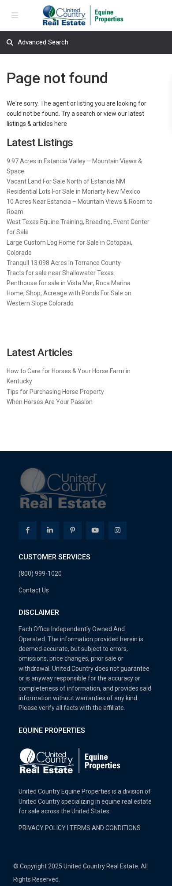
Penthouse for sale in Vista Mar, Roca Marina (69, 283)
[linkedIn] (50, 531)
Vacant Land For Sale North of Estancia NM (66, 181)
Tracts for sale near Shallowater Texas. (61, 272)
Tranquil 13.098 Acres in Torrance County (64, 262)
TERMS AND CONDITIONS (105, 827)
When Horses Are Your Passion (50, 401)
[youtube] (95, 531)
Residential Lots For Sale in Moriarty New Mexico (73, 191)
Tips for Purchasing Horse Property (55, 391)
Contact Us (34, 590)
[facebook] (28, 531)
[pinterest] (73, 531)
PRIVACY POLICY (42, 827)
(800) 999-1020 (40, 573)
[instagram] (117, 531)
